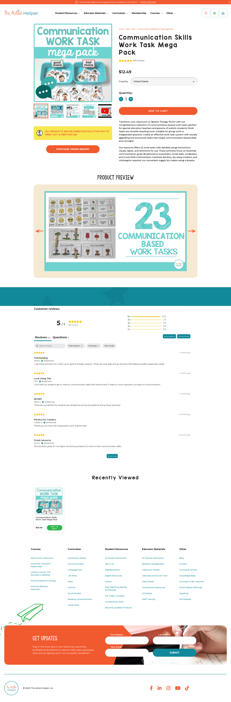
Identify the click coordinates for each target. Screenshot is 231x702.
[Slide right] (110, 110)
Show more (112, 456)
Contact (183, 564)
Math (70, 581)
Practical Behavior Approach (39, 587)
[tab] (61, 337)
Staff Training (148, 599)
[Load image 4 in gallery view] (89, 111)
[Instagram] (168, 688)
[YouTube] (177, 688)
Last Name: (164, 634)
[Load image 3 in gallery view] (73, 111)
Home (121, 29)
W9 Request (185, 599)
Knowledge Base (187, 576)
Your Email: (116, 647)
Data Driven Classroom (42, 558)
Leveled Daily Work (114, 602)
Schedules (147, 593)
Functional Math (76, 564)
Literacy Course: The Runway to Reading (41, 573)
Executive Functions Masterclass (41, 565)
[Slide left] (35, 110)
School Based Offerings (190, 587)
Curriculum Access (188, 570)
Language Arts (75, 570)
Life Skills (72, 576)
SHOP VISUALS (148, 2)
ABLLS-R (109, 564)
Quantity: (126, 92)
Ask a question (169, 336)
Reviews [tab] (43, 337)
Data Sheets (148, 581)
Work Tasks (130, 29)
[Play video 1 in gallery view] (105, 111)
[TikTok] (187, 688)
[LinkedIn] (159, 688)
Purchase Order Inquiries (191, 581)
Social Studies (74, 593)
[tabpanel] (112, 403)
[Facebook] (151, 688)
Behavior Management (153, 564)
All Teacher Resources (153, 558)
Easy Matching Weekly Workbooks (116, 588)
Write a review (183, 336)
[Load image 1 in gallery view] (41, 111)
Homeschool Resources (153, 587)
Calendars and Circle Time (154, 576)
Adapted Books (112, 570)
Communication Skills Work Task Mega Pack (46, 518)
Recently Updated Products (118, 607)
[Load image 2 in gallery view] (57, 111)
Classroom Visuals (151, 570)
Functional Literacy (77, 558)
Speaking (183, 593)
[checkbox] (109, 345)
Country (123, 81)
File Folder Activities (115, 596)
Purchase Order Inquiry (72, 149)
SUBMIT (175, 652)
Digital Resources (113, 576)
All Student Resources (115, 558)
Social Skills (73, 605)
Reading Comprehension (80, 599)
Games (108, 581)
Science (71, 587)
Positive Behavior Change (43, 581)
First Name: (116, 634)
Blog (181, 558)
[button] (205, 13)
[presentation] (40, 231)
